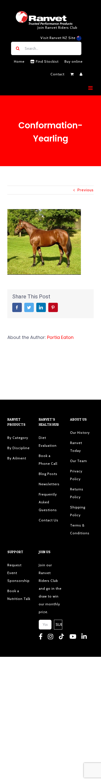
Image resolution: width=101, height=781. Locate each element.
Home (19, 61)
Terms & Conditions (79, 529)
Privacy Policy (76, 475)
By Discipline (18, 448)
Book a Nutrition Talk (18, 595)
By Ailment (16, 458)
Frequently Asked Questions (48, 502)
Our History (80, 432)
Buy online (73, 61)
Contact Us (48, 520)
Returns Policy (76, 493)
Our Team (78, 461)
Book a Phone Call (48, 460)
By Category (17, 438)
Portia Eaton (60, 337)
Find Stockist (47, 61)
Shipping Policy (77, 511)
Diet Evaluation (48, 442)
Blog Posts (48, 474)
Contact (57, 74)
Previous (85, 190)
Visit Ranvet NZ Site (58, 38)
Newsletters (49, 484)
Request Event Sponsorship (18, 573)
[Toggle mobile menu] (91, 88)
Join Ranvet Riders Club (57, 27)
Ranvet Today (76, 447)
